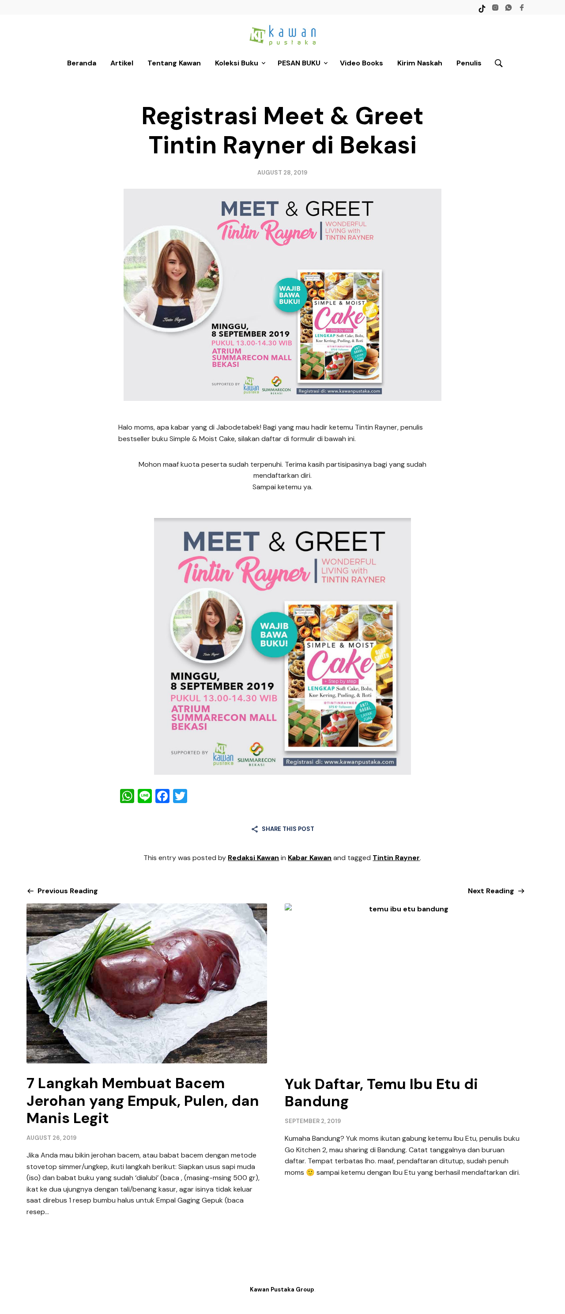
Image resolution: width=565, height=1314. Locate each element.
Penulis (469, 63)
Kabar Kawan (309, 857)
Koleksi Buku (236, 63)
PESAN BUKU (299, 63)
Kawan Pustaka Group (282, 1289)
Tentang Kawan (174, 63)
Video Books (361, 63)
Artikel (121, 63)
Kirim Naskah (419, 63)
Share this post (288, 829)
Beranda (81, 63)
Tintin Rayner (396, 857)
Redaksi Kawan (253, 857)
